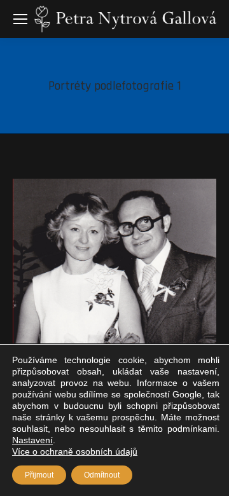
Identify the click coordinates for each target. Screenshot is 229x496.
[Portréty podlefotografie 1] (114, 261)
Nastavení (32, 440)
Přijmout (39, 475)
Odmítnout (102, 475)
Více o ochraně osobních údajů (74, 451)
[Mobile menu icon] (20, 19)
